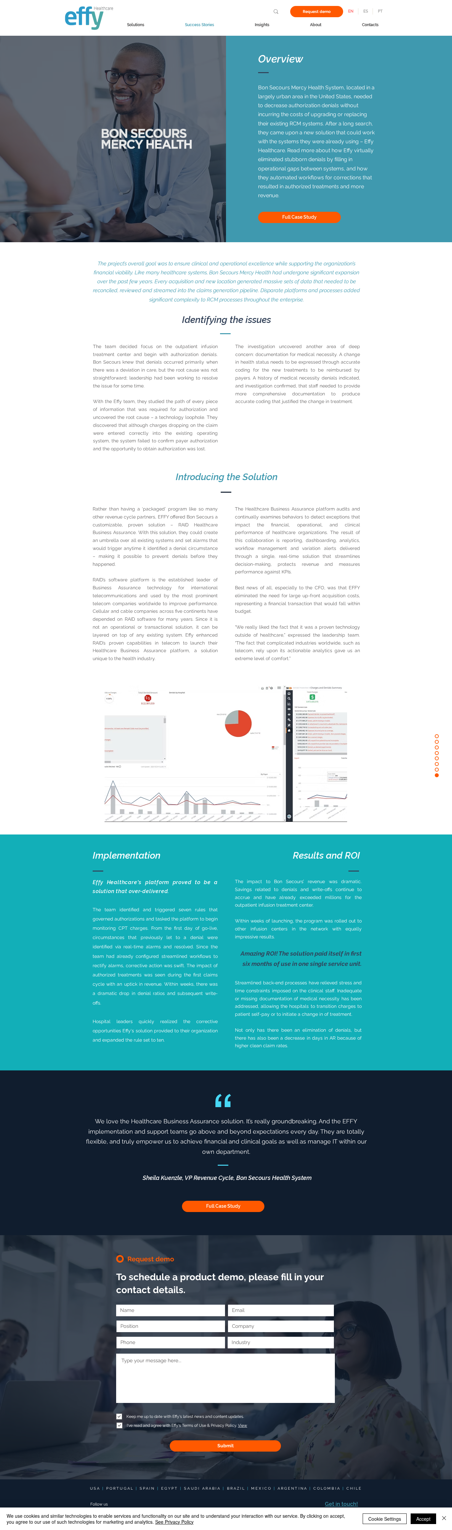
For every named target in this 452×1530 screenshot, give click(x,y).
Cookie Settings (384, 1518)
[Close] (444, 1519)
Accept (423, 1518)
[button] (299, 217)
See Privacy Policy (174, 1521)
